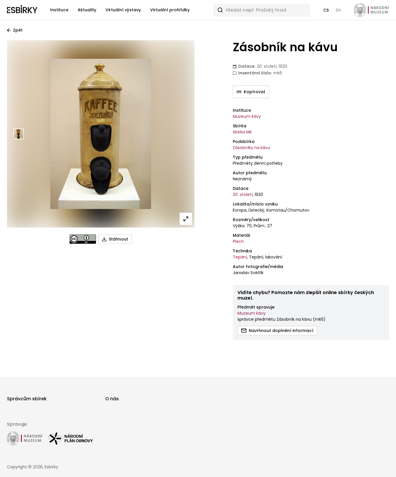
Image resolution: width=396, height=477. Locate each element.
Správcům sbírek (27, 398)
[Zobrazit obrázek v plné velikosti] (185, 218)
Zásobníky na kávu (251, 148)
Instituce (59, 10)
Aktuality (87, 10)
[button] (326, 10)
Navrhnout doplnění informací (281, 330)
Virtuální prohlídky (170, 10)
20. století (243, 194)
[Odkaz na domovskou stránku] (22, 10)
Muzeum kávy (247, 116)
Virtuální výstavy (123, 10)
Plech (238, 241)
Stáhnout (118, 239)
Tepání (240, 257)
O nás (112, 398)
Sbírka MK (242, 132)
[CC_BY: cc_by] (83, 239)
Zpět (18, 30)
